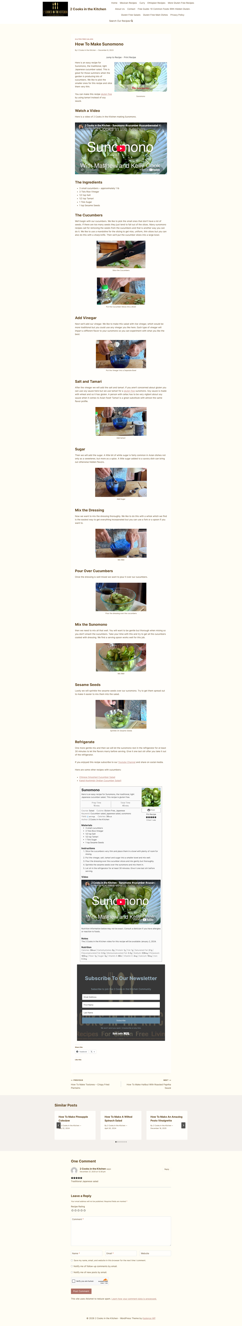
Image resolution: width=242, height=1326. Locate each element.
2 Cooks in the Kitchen (87, 50)
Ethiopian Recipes (156, 3)
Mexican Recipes (128, 3)
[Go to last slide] (59, 1125)
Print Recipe (130, 57)
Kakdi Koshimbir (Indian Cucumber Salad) (100, 780)
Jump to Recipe (114, 57)
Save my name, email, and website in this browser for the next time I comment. (110, 1260)
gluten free (106, 94)
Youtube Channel (126, 762)
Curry (142, 3)
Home (114, 3)
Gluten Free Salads (131, 15)
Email (110, 1253)
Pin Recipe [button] (151, 814)
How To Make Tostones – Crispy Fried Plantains (90, 1084)
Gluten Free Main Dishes (155, 15)
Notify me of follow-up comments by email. (95, 1266)
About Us (120, 9)
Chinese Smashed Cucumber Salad (97, 777)
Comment (78, 1219)
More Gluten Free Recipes (181, 3)
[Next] (183, 1125)
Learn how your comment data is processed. (134, 1299)
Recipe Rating (78, 1206)
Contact (131, 9)
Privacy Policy (177, 15)
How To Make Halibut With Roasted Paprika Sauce (149, 1084)
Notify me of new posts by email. (90, 1272)
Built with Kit (121, 1033)
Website (145, 1253)
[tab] (116, 1142)
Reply (166, 1169)
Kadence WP (149, 1318)
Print (152, 810)
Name (76, 1253)
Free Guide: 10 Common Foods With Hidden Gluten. (164, 9)
